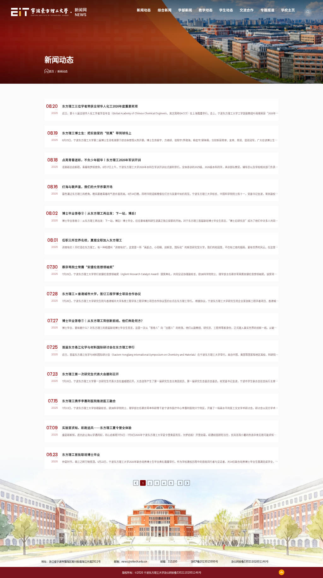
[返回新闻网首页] (48, 10)
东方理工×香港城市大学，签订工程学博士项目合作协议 (101, 293)
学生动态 (226, 10)
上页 (135, 483)
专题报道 (267, 10)
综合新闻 (165, 10)
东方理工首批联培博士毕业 (81, 454)
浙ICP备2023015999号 (204, 561)
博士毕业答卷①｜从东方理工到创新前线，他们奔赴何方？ (103, 320)
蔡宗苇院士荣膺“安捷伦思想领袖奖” (89, 267)
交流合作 (247, 10)
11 (180, 483)
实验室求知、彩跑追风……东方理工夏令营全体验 (97, 427)
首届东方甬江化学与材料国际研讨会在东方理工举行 (98, 347)
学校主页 (288, 10)
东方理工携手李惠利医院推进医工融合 (89, 401)
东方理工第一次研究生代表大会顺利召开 (90, 374)
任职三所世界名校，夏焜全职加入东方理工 (92, 240)
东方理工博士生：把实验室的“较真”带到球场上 (97, 133)
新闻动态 (144, 10)
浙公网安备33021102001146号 (249, 561)
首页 (51, 71)
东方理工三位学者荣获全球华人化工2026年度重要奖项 (100, 106)
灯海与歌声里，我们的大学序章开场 (87, 186)
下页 (187, 483)
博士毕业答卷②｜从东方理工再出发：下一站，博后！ (100, 213)
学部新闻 (185, 10)
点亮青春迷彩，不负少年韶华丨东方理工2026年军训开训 (101, 160)
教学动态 (206, 10)
